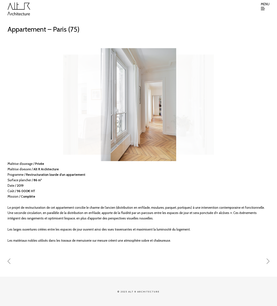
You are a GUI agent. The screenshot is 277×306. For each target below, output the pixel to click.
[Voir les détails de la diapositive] (138, 105)
